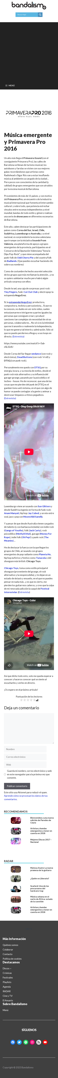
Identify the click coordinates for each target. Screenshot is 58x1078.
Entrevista (24, 592)
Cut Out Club (31, 292)
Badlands (12, 261)
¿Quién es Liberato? (39, 878)
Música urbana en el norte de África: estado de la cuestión (41, 899)
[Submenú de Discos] (10, 968)
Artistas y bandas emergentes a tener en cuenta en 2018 (41, 830)
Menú (5, 1010)
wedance (36, 353)
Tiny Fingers (10, 292)
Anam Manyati (11, 513)
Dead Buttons (24, 357)
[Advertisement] (29, 51)
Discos (6, 968)
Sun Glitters (44, 506)
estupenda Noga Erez (20, 302)
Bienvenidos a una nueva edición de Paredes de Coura (42, 820)
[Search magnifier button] (40, 14)
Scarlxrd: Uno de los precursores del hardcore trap (39, 888)
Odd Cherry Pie (25, 257)
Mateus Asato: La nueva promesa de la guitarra (41, 869)
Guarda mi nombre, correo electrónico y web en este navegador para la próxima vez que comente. (29, 774)
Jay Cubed (33, 513)
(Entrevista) (18, 336)
